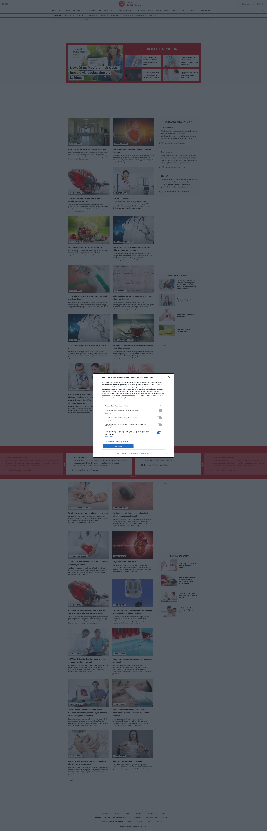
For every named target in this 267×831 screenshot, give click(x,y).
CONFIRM (118, 446)
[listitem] (133, 406)
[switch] (159, 410)
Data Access (133, 453)
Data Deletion (121, 453)
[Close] (170, 378)
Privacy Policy (145, 453)
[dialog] (133, 415)
